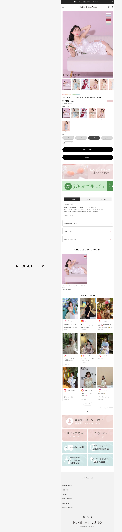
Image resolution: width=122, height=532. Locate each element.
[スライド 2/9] (76, 84)
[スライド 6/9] (113, 84)
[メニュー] (63, 6)
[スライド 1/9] (66, 84)
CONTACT (65, 503)
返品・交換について (70, 239)
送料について (68, 231)
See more (87, 403)
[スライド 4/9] (94, 84)
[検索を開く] (66, 7)
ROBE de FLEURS (89, 526)
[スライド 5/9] (104, 84)
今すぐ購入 (88, 157)
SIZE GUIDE (65, 490)
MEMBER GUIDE (67, 485)
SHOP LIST (65, 494)
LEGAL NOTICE (67, 499)
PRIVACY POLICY (67, 508)
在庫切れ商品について (70, 223)
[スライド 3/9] (85, 84)
